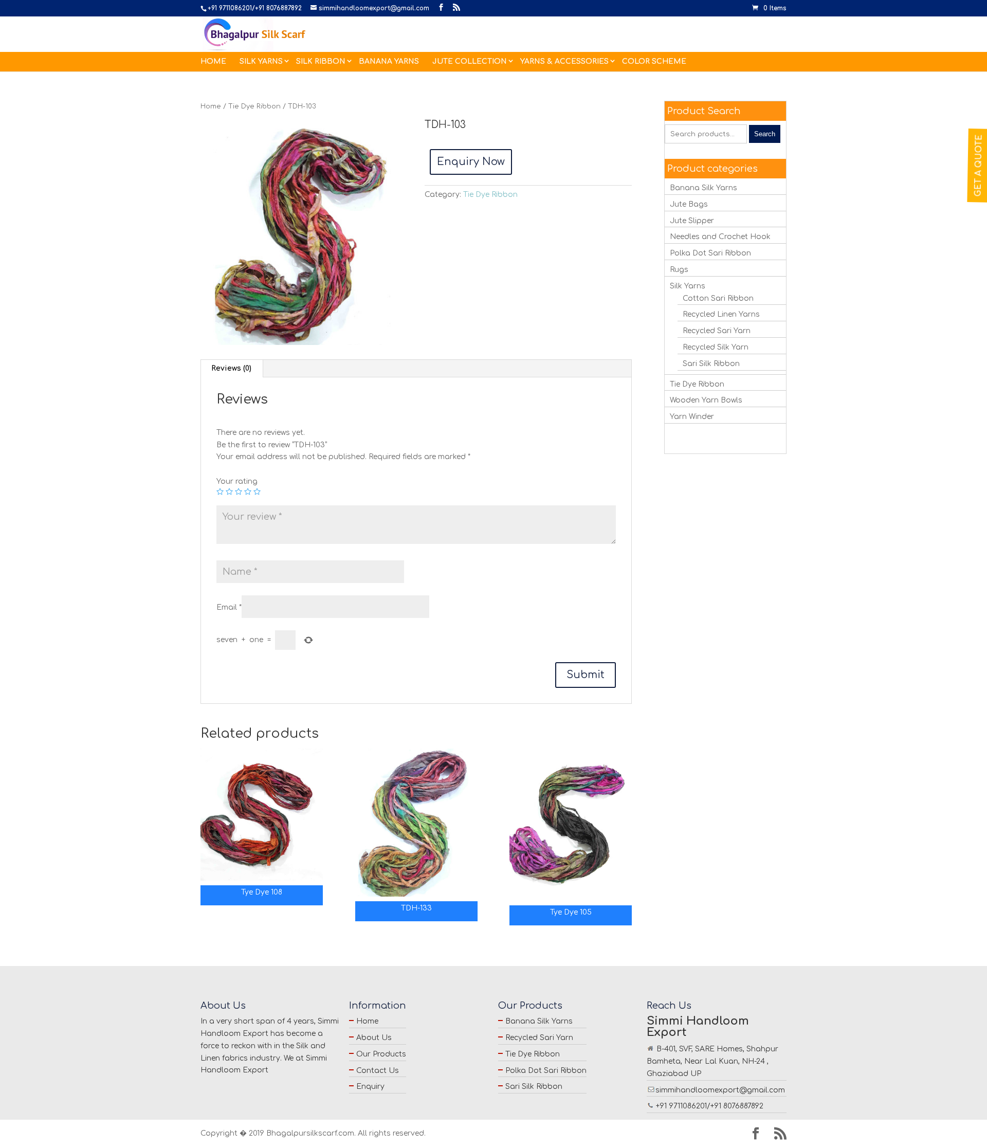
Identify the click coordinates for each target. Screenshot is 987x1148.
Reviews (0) (231, 368)
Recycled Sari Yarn (717, 331)
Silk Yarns (261, 61)
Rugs (679, 270)
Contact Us (377, 1070)
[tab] (231, 368)
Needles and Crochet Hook (720, 237)
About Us (374, 1038)
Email (229, 607)
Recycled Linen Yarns (721, 314)
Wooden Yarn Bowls (706, 400)
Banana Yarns (389, 61)
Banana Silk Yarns (703, 188)
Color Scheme (654, 61)
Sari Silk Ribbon (711, 364)
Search (764, 134)
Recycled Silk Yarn (715, 347)
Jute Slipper (692, 221)
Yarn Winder (692, 417)
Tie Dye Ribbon (254, 106)
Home (213, 61)
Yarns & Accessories (564, 61)
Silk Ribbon (320, 61)
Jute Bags (689, 204)
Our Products (381, 1054)
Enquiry (370, 1086)
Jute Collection (469, 61)
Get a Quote (979, 165)
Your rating (237, 481)
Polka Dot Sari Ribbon (710, 253)
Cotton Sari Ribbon (718, 298)
